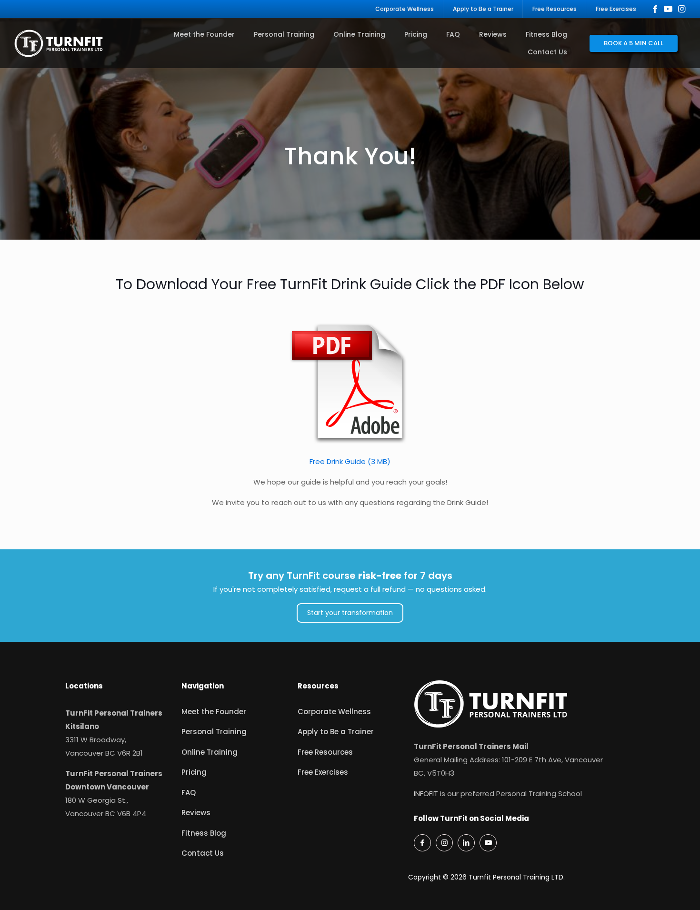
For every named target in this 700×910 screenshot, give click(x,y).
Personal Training (214, 732)
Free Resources (325, 752)
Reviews (195, 813)
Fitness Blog (203, 833)
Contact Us (202, 853)
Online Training (209, 752)
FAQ (188, 793)
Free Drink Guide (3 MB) (350, 461)
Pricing (194, 772)
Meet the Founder (213, 712)
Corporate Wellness (334, 712)
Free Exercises (323, 772)
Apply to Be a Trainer (336, 732)
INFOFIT (426, 794)
